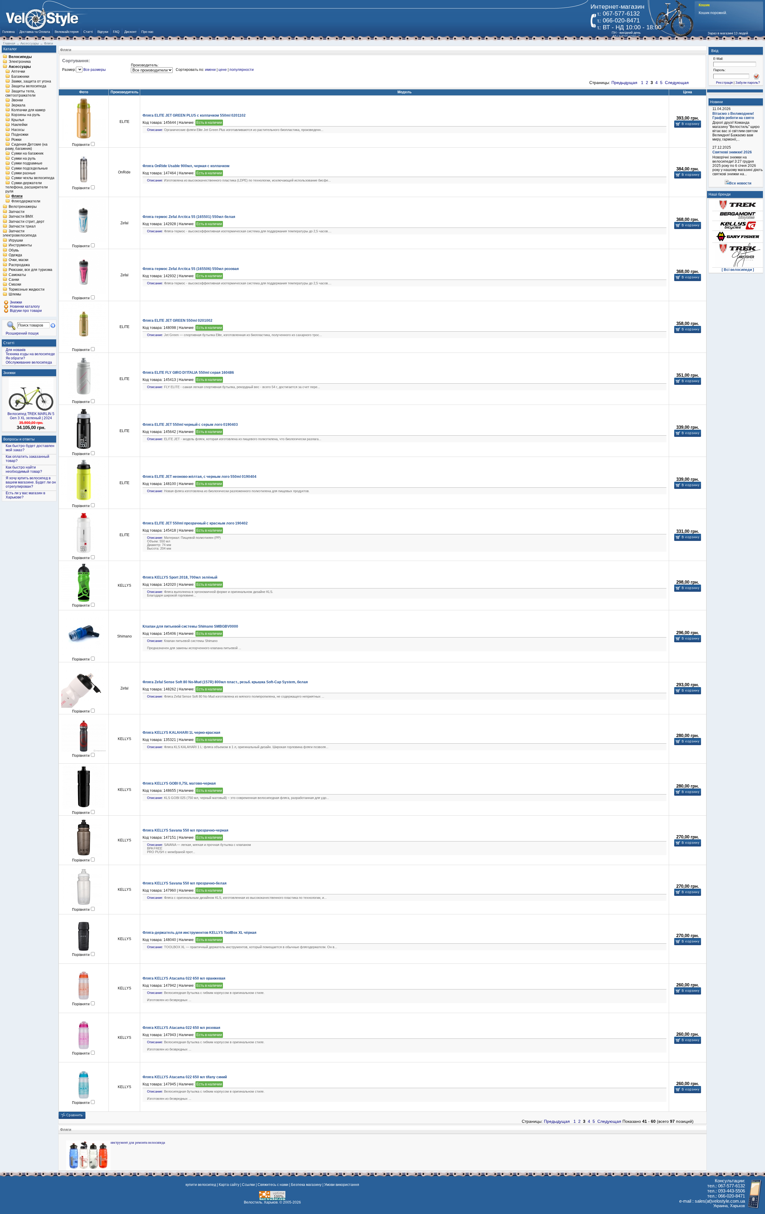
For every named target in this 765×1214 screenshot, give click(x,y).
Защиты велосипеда (28, 86)
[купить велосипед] (45, 17)
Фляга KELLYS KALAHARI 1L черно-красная (181, 732)
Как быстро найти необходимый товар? (24, 469)
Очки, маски (18, 260)
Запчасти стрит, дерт (27, 221)
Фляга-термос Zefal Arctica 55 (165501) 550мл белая (189, 217)
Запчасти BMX (21, 217)
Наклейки (19, 125)
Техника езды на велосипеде (30, 354)
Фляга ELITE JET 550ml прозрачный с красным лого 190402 (195, 523)
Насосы (18, 130)
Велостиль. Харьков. (261, 1202)
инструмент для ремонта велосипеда (138, 1142)
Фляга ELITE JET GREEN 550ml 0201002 (177, 320)
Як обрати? (15, 358)
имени (210, 70)
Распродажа (19, 265)
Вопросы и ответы (19, 439)
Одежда (15, 255)
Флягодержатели (25, 201)
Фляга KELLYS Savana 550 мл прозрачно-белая (185, 883)
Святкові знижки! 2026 (732, 152)
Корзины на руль (25, 115)
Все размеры (94, 70)
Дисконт (130, 31)
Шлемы (15, 294)
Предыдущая (624, 82)
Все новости (740, 183)
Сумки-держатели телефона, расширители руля (26, 187)
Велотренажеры (23, 207)
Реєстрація (724, 82)
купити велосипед (201, 1185)
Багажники (20, 76)
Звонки (17, 100)
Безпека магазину (306, 1185)
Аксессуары (20, 67)
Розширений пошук (22, 333)
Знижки (9, 373)
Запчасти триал (22, 226)
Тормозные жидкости (27, 289)
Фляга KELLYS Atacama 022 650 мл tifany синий (185, 1077)
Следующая (677, 82)
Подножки (19, 135)
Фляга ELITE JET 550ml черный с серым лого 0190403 (190, 425)
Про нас (147, 31)
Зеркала (18, 105)
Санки (14, 279)
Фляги (16, 196)
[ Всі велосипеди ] (738, 270)
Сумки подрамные (26, 163)
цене (222, 70)
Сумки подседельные (29, 168)
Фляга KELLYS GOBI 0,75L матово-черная (179, 783)
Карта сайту (229, 1185)
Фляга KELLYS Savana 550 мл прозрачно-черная (185, 830)
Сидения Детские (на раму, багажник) (26, 146)
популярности (242, 70)
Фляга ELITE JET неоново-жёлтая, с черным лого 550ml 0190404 (199, 477)
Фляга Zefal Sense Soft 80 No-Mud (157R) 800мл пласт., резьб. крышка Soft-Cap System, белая (225, 682)
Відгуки (102, 31)
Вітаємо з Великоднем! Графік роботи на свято (733, 116)
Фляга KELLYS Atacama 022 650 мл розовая (181, 1028)
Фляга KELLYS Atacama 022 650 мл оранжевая (184, 978)
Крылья (17, 120)
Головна (8, 31)
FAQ (116, 31)
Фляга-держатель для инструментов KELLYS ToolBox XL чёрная (199, 933)
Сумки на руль (23, 158)
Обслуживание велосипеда (29, 362)
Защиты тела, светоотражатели (20, 93)
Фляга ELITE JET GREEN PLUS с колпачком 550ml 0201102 (194, 115)
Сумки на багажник (27, 154)
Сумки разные (23, 173)
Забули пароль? (747, 82)
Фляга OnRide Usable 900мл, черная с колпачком (186, 166)
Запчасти (17, 212)
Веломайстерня (67, 31)
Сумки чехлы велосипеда (32, 178)
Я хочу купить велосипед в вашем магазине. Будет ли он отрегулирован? (31, 482)
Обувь (14, 250)
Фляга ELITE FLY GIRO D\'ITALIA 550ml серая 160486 (188, 372)
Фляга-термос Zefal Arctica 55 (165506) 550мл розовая (191, 269)
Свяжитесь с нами (273, 1185)
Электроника (20, 62)
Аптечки (18, 72)
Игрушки (16, 240)
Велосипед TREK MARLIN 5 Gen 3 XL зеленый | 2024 (30, 416)
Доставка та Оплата (34, 31)
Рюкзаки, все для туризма (30, 270)
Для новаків (15, 350)
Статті (88, 31)
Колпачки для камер (28, 110)
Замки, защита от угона (31, 81)
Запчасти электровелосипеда (19, 233)
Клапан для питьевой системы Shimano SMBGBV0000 (190, 626)
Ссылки (248, 1185)
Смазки (15, 285)
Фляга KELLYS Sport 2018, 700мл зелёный (180, 577)
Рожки (16, 140)
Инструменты (20, 245)
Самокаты (17, 275)
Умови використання (341, 1185)
